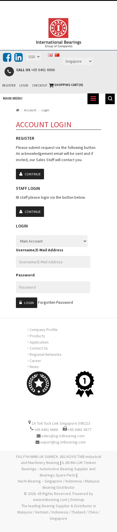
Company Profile (42, 329)
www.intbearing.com (50, 499)
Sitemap (77, 499)
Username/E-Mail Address (39, 249)
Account (30, 110)
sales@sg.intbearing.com (63, 435)
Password (25, 275)
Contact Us (37, 347)
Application (38, 341)
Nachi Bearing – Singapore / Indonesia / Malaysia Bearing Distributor (58, 484)
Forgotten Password (55, 302)
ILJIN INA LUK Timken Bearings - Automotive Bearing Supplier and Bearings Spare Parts (59, 468)
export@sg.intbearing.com (63, 442)
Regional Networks (44, 353)
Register (8, 85)
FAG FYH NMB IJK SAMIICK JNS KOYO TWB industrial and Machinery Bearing (58, 459)
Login (23, 85)
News (33, 366)
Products (36, 335)
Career (34, 360)
